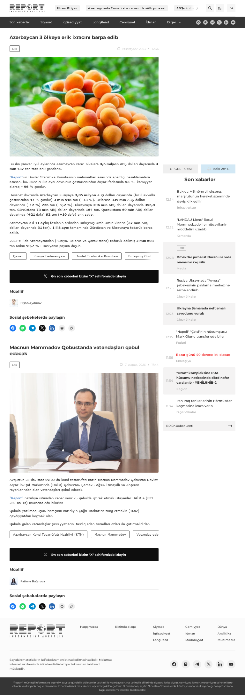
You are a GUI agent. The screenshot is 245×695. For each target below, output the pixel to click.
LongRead (160, 640)
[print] (62, 328)
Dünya (222, 626)
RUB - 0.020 (183, 169)
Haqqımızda (89, 626)
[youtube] (233, 22)
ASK (14, 49)
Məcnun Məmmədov (110, 534)
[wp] (22, 328)
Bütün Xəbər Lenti (179, 425)
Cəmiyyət (192, 626)
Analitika (224, 633)
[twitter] (219, 22)
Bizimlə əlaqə (125, 626)
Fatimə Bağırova (32, 581)
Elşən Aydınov (30, 303)
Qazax (18, 256)
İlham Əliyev (67, 8)
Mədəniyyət (194, 640)
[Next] (194, 8)
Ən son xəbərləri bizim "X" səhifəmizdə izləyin (88, 276)
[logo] (27, 8)
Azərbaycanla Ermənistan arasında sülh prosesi (127, 8)
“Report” (16, 177)
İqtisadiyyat (161, 633)
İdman (190, 633)
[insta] (205, 22)
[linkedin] (226, 22)
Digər (171, 22)
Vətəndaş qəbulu (150, 534)
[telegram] (212, 22)
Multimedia (226, 640)
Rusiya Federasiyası (49, 256)
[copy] (71, 328)
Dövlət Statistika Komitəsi (97, 256)
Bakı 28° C (221, 169)
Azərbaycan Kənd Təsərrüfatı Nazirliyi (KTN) (48, 534)
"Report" (16, 498)
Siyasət (158, 626)
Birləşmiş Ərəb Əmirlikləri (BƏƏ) (155, 256)
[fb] (198, 22)
